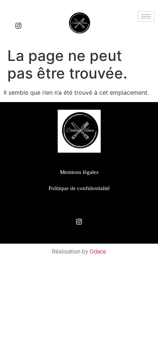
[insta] (18, 25)
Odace (98, 251)
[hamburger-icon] (146, 16)
